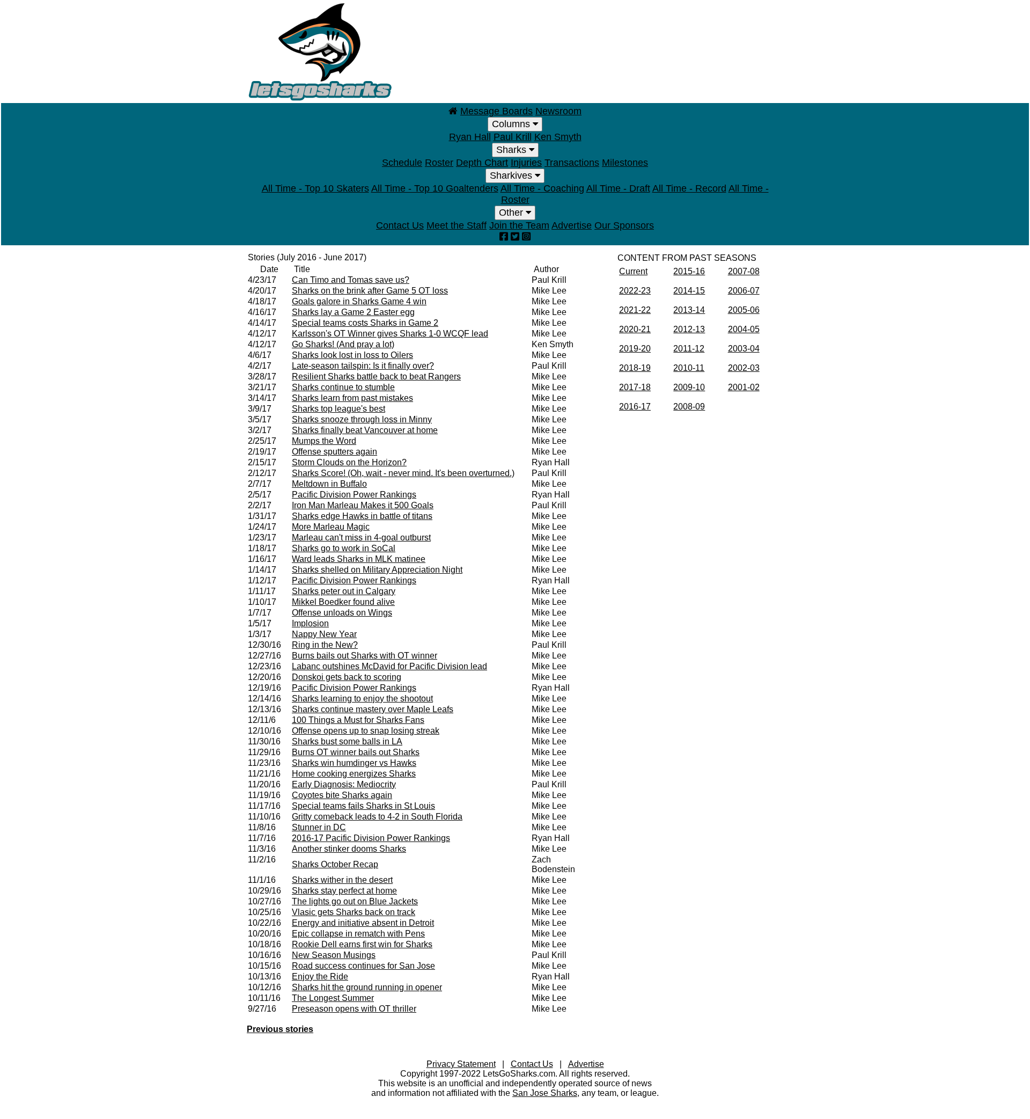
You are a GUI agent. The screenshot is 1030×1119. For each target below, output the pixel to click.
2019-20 (635, 348)
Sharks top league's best (338, 408)
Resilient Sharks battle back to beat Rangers (376, 376)
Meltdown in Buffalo (329, 483)
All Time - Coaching (542, 188)
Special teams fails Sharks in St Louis (363, 805)
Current (633, 271)
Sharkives (512, 175)
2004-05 (744, 329)
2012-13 (689, 329)
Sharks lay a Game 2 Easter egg (353, 312)
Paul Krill (513, 136)
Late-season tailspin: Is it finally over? (363, 365)
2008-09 (689, 406)
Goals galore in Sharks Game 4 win (359, 301)
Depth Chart (482, 162)
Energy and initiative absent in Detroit (363, 922)
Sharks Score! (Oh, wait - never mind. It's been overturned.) (403, 473)
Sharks (512, 149)
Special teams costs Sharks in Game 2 (365, 322)
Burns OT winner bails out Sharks (356, 752)
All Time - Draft (618, 188)
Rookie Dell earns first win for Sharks (362, 944)
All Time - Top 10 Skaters (315, 188)
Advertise (571, 225)
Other (512, 212)
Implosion (310, 623)
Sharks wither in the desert (342, 879)
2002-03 (744, 367)
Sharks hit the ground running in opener (367, 987)
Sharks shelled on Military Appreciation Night (377, 569)
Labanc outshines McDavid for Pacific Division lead (389, 666)
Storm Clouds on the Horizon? (349, 462)
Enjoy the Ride (320, 976)
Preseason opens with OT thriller (354, 1008)
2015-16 (689, 271)
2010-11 (688, 367)
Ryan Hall (470, 136)
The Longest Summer (333, 998)
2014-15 (689, 290)
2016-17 (635, 406)
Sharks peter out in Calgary (343, 591)
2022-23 (635, 290)
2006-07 (744, 290)
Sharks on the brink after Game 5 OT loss (370, 290)
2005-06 (744, 310)
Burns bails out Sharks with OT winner (364, 655)
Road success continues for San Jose (363, 965)
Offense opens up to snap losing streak (365, 730)
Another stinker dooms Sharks (349, 848)
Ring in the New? (325, 644)
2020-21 (635, 329)
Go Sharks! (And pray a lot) (343, 344)
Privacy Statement (461, 1064)
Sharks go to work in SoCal (343, 548)
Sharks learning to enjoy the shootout (362, 698)
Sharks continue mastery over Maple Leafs (372, 709)
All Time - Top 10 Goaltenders (434, 188)
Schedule (402, 162)
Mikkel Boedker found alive (343, 601)
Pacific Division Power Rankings (354, 494)
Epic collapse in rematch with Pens (358, 933)
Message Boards (496, 111)
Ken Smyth (558, 136)
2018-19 (635, 367)
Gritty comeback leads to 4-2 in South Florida (377, 816)
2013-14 (689, 310)
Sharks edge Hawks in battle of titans (362, 516)
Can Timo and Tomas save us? (350, 279)
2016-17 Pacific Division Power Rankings (371, 838)
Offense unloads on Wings (342, 612)
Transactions (572, 162)
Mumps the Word (324, 440)
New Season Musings (334, 955)
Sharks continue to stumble (343, 387)
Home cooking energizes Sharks (354, 773)
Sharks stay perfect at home (344, 890)
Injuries (526, 162)
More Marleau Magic (331, 526)
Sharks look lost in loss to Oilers (352, 355)
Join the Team (519, 225)
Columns (512, 124)
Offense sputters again (334, 451)
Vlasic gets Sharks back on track (353, 912)
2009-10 (689, 387)
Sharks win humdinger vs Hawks (354, 762)
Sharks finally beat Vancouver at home (365, 430)
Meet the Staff (456, 225)
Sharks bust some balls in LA (347, 741)
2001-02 (744, 387)
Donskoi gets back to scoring (346, 677)
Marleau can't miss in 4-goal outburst (361, 537)
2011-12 (688, 348)
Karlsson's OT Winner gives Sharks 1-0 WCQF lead (390, 333)
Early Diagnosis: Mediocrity (344, 784)
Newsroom (558, 111)
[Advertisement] (588, 51)
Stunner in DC (319, 827)
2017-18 (635, 387)
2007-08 (744, 271)
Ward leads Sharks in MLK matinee (358, 559)
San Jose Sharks (544, 1093)
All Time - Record (689, 188)
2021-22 (635, 310)
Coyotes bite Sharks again (342, 795)
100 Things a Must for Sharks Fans (358, 720)
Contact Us (400, 225)
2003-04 (744, 348)
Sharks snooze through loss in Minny (362, 419)
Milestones (625, 162)
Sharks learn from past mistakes (352, 398)
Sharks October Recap (335, 864)
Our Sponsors (624, 225)
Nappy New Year (324, 634)
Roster (439, 162)
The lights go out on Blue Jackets (355, 901)
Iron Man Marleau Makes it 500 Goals (362, 505)
